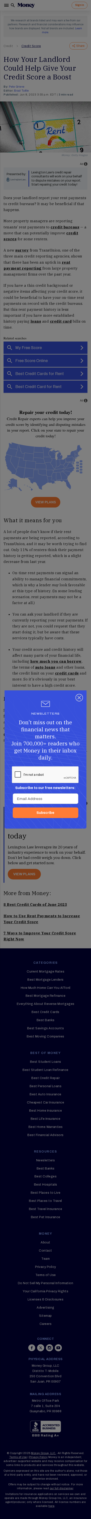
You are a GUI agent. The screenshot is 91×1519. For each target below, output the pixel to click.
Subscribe (45, 813)
